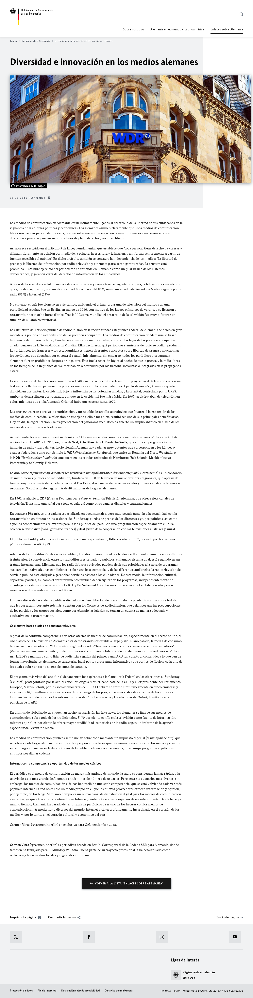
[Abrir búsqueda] (240, 12)
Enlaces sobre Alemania (36, 41)
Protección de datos (21, 990)
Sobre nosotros (133, 29)
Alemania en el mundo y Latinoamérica (177, 29)
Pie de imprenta (47, 990)
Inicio (13, 41)
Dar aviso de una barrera (118, 990)
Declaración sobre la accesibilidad (80, 990)
